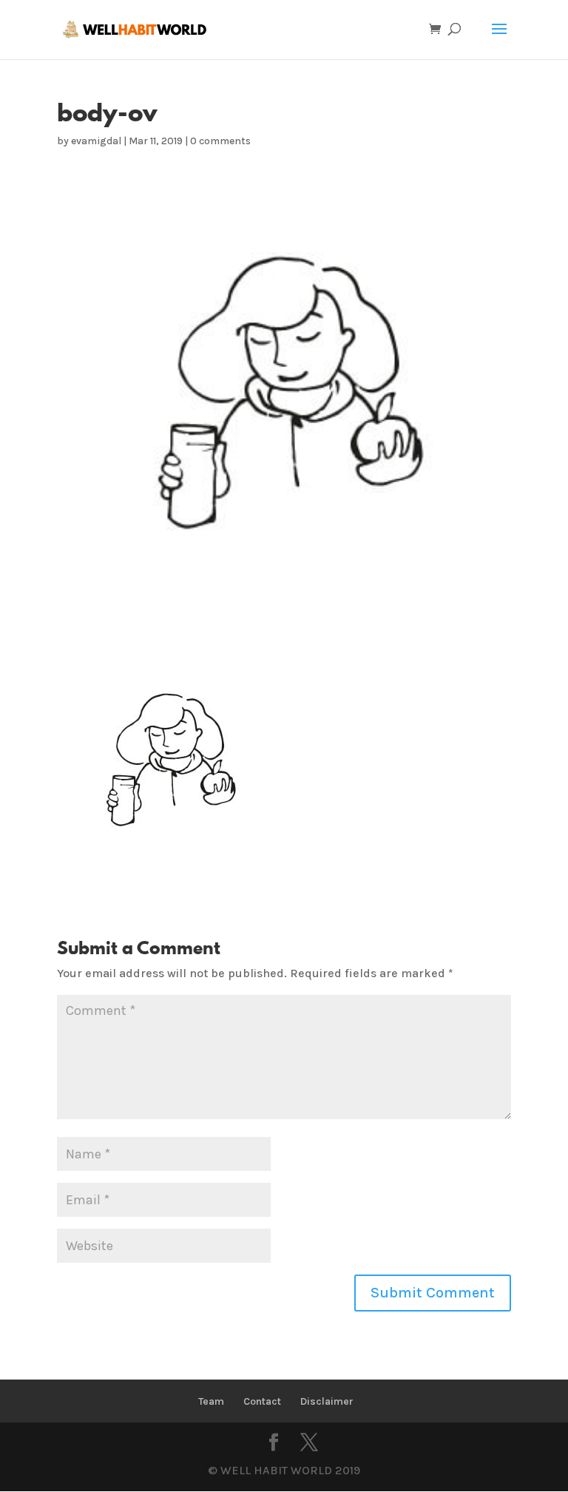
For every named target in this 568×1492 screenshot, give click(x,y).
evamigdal (96, 141)
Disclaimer (327, 1401)
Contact (262, 1401)
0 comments (220, 141)
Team (211, 1401)
